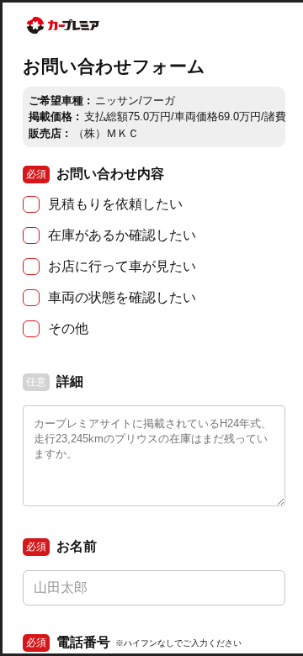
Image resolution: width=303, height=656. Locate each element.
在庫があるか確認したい (122, 235)
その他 (68, 328)
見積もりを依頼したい (115, 204)
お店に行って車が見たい (122, 266)
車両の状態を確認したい (122, 297)
